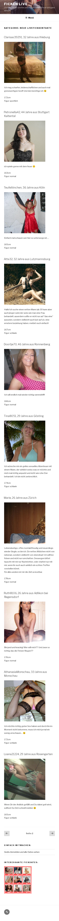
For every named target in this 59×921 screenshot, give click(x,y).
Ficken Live (16, 4)
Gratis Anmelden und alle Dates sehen (22, 852)
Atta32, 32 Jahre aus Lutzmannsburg (27, 259)
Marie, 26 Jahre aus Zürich (20, 497)
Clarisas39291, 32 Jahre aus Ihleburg (27, 37)
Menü (31, 18)
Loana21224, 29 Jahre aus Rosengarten (28, 754)
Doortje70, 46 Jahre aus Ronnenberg (27, 344)
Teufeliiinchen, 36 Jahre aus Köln (24, 187)
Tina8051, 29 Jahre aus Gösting (24, 416)
